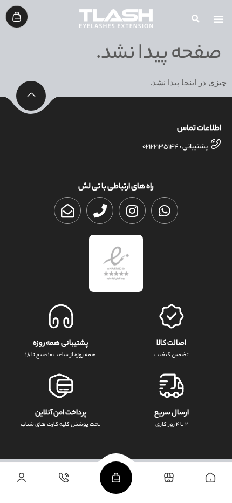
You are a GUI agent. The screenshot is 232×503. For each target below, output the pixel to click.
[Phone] (99, 210)
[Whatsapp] (164, 210)
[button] (218, 19)
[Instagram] (132, 210)
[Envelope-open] (67, 210)
